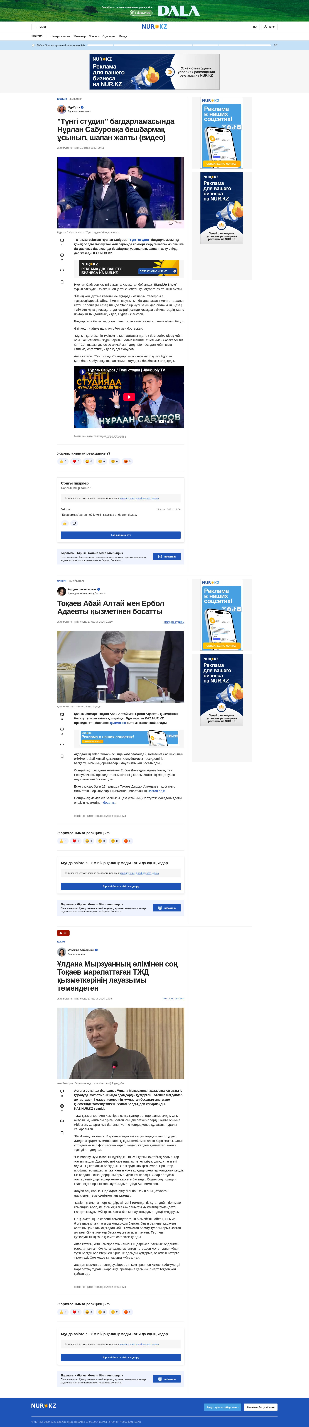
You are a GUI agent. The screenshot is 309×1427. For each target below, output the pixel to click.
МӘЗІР (43, 26)
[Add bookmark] (62, 282)
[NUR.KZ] (154, 27)
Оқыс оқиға (109, 36)
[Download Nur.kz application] (154, 11)
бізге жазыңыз (116, 436)
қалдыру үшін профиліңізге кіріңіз (139, 498)
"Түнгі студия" (139, 240)
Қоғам (61, 942)
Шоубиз (37, 36)
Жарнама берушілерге (261, 1407)
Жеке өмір (79, 36)
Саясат (61, 581)
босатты (109, 802)
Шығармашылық (60, 36)
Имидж (123, 36)
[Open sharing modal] (62, 270)
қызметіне (118, 723)
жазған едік (156, 791)
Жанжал (94, 36)
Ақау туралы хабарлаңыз (223, 1407)
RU (255, 26)
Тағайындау (76, 581)
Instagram (170, 556)
